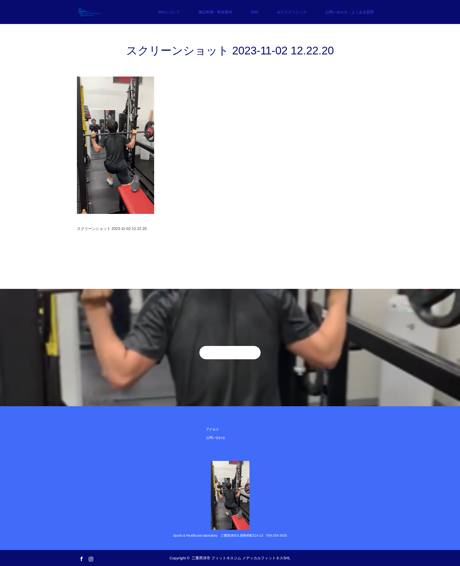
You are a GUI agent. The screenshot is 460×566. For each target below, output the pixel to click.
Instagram (90, 558)
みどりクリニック (292, 12)
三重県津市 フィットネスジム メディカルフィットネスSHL (241, 558)
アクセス (212, 429)
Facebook (81, 558)
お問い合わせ (215, 438)
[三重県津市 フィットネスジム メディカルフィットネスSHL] (100, 12)
